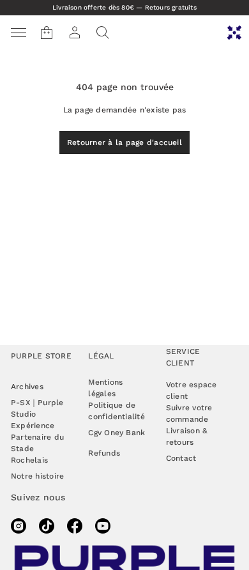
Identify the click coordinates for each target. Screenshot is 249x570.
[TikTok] (47, 526)
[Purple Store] (234, 32)
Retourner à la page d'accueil (124, 142)
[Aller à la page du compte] (75, 33)
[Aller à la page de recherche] (103, 33)
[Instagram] (18, 526)
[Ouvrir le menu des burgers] (18, 33)
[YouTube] (103, 526)
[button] (103, 33)
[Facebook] (75, 526)
